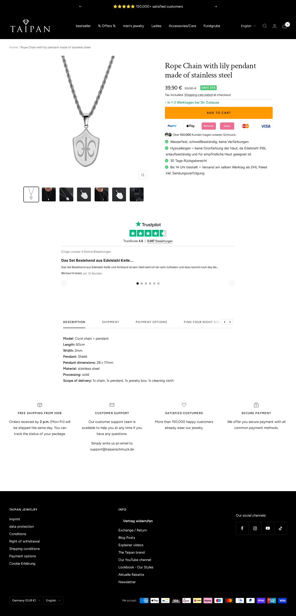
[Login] (274, 26)
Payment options (151, 322)
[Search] (265, 26)
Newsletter (127, 582)
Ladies (156, 26)
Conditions (17, 534)
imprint (14, 519)
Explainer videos (130, 545)
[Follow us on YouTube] (267, 528)
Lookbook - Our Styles (135, 567)
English (246, 26)
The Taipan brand (131, 552)
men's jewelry (133, 26)
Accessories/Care (182, 26)
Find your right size (202, 322)
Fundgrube (212, 26)
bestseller (83, 26)
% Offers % (107, 26)
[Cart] (284, 26)
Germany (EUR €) (24, 600)
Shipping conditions (24, 549)
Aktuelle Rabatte (131, 575)
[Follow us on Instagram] (255, 528)
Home (13, 47)
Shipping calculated (198, 95)
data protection (21, 526)
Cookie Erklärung (22, 563)
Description (74, 322)
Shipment (110, 322)
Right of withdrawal (24, 541)
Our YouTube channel (134, 560)
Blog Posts (126, 538)
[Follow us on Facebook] (242, 528)
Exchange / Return (132, 530)
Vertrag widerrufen (138, 521)
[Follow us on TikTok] (280, 528)
